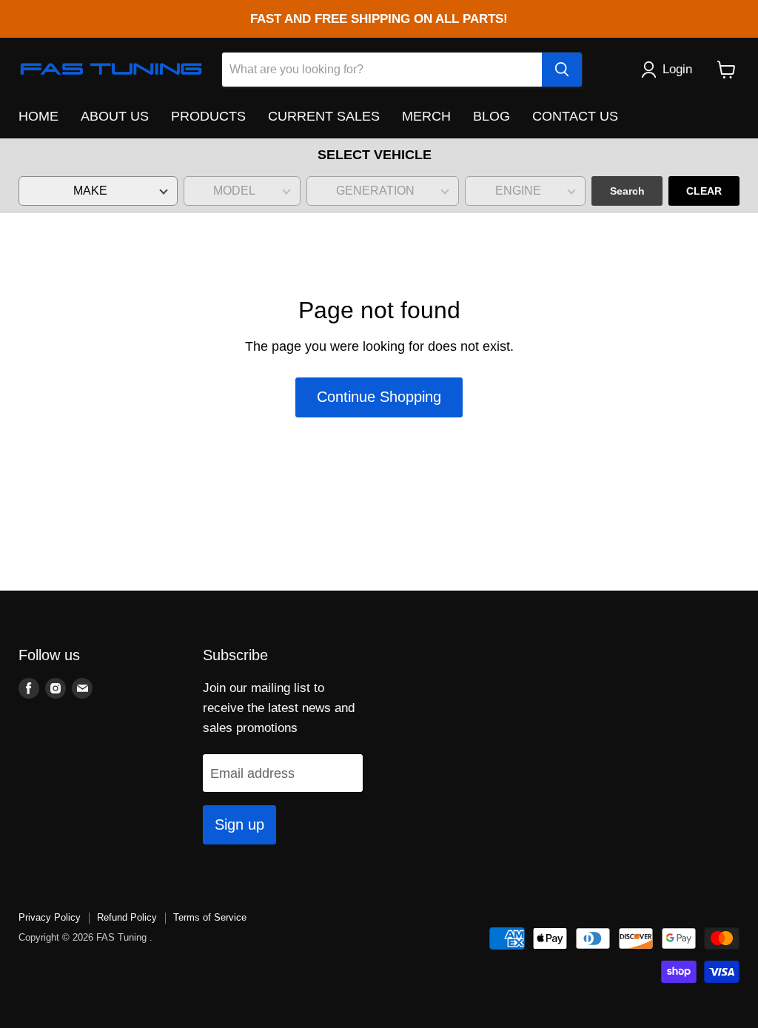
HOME (38, 116)
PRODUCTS (208, 116)
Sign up (239, 824)
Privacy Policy (50, 917)
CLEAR (704, 191)
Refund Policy (127, 917)
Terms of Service (209, 917)
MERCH (426, 116)
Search (627, 191)
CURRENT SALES (324, 116)
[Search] (562, 70)
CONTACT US (575, 116)
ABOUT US (115, 116)
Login (677, 69)
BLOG (491, 116)
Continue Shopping (379, 397)
